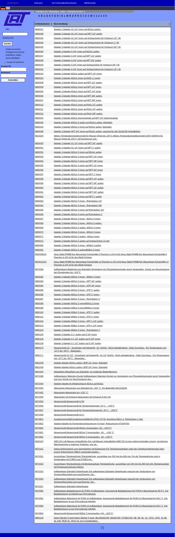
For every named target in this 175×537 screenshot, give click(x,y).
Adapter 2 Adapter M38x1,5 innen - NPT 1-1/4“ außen (78, 321)
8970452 (39, 392)
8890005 (39, 91)
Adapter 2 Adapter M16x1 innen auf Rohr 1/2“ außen (78, 105)
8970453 (39, 397)
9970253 (39, 471)
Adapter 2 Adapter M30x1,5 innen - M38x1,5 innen (77, 277)
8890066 (39, 214)
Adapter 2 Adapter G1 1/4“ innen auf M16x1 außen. (77, 29)
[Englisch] (8, 9)
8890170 (39, 348)
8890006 (39, 96)
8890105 (39, 334)
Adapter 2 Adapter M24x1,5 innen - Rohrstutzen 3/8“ (78, 205)
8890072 (39, 241)
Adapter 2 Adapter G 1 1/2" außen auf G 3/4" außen (77, 343)
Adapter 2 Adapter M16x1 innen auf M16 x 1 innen (77, 78)
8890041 (39, 29)
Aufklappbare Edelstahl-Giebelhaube (71, 486)
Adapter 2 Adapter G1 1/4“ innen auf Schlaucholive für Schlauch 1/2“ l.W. (87, 38)
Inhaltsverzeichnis (13, 49)
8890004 (39, 118)
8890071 (39, 236)
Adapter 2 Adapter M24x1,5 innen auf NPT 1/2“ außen (79, 188)
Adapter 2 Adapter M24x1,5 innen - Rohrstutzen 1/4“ (78, 201)
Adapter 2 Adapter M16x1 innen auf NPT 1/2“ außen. (78, 82)
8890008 (39, 82)
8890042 (39, 69)
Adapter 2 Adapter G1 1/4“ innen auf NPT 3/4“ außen (78, 143)
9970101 (39, 449)
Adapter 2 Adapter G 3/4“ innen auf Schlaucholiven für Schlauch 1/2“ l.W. (87, 69)
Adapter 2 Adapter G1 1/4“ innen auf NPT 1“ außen (77, 148)
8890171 (39, 355)
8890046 (39, 42)
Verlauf (38, 3)
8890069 (39, 228)
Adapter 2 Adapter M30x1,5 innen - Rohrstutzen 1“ (77, 299)
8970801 (39, 419)
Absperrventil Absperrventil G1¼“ (69, 415)
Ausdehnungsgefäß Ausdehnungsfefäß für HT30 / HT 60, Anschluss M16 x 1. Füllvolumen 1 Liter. (98, 419)
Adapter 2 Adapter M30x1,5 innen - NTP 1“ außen (77, 290)
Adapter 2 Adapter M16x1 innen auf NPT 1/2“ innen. (78, 87)
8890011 (39, 109)
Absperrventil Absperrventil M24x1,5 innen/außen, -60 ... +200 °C (84, 432)
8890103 (39, 325)
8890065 (39, 210)
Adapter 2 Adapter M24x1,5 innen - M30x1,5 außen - (78, 223)
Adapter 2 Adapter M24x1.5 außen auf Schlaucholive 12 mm (82, 241)
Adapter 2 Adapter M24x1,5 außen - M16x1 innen (76, 236)
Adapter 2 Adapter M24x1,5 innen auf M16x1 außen (78, 152)
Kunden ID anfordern (15, 62)
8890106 (39, 339)
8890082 (39, 277)
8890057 (39, 174)
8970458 (39, 415)
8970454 (39, 401)
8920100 (39, 372)
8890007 (39, 100)
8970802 (39, 423)
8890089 (39, 308)
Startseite (12, 3)
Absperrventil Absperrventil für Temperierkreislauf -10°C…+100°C (84, 406)
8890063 (39, 201)
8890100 (39, 312)
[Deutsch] (3, 9)
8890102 (39, 321)
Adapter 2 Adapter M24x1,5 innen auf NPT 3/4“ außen (79, 192)
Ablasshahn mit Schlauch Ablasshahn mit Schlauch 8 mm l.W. (82, 397)
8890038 (39, 131)
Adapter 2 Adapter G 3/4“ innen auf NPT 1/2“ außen (77, 56)
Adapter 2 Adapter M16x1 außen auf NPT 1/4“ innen (78, 74)
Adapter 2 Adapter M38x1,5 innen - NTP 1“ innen (76, 317)
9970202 (39, 464)
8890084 (39, 286)
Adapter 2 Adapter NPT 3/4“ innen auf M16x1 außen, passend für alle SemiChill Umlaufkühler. (97, 131)
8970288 (39, 376)
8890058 (39, 179)
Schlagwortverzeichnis (15, 52)
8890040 (39, 51)
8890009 (39, 87)
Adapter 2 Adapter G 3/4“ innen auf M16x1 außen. (77, 51)
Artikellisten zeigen (13, 55)
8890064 (39, 205)
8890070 (39, 232)
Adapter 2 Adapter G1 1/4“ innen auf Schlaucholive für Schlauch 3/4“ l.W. (87, 47)
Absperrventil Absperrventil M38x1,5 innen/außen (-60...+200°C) (83, 513)
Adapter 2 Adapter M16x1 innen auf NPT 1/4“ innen (77, 91)
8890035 (39, 122)
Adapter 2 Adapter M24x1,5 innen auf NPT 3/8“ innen (78, 161)
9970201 (39, 456)
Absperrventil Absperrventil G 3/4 (69, 401)
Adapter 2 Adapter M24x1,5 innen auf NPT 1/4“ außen (79, 179)
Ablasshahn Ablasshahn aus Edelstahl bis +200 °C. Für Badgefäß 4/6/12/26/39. (90, 388)
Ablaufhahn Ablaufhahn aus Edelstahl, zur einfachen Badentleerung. (85, 372)
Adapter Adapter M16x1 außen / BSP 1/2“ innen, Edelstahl (80, 363)
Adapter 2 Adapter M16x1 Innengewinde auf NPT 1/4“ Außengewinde (86, 118)
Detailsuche (8, 38)
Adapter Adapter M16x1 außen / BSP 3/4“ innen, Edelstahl (80, 367)
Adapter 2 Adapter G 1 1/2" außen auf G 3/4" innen (77, 339)
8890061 (39, 192)
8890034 (39, 127)
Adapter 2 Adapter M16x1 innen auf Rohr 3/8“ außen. (78, 113)
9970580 (39, 491)
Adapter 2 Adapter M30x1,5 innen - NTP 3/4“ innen (77, 286)
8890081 (39, 250)
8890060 (39, 188)
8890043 (39, 65)
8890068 (39, 223)
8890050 (39, 143)
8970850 (39, 428)
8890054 (39, 161)
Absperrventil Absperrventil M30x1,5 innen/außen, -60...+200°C (83, 437)
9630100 (39, 441)
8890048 (39, 60)
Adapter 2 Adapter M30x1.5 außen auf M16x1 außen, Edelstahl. (83, 122)
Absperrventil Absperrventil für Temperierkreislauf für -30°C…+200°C (86, 410)
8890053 (39, 157)
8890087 (39, 299)
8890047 (39, 56)
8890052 (39, 152)
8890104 (39, 330)
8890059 (39, 183)
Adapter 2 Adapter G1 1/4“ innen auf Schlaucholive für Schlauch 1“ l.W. (86, 42)
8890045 (39, 47)
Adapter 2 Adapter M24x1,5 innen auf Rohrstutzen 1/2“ (79, 210)
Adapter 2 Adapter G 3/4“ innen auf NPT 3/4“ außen (77, 60)
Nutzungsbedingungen (64, 3)
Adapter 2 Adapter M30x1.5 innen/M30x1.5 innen (76, 303)
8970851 (39, 432)
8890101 (39, 317)
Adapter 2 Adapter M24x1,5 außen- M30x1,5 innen (77, 228)
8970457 (39, 410)
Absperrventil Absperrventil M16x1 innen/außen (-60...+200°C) (83, 428)
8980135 (39, 518)
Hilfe (7, 29)
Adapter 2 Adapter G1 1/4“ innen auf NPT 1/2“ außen (78, 34)
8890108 (39, 343)
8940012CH (40, 262)
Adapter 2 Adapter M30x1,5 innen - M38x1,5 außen (77, 245)
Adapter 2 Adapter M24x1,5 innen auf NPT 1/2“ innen (78, 165)
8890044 (39, 38)
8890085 (39, 290)
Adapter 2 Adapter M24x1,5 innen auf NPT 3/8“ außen (79, 183)
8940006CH (40, 254)
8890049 (39, 34)
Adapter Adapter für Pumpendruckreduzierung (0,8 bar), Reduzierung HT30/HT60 (91, 423)
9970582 (39, 506)
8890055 (39, 165)
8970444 (39, 384)
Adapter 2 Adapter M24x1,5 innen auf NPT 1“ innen (77, 174)
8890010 (39, 74)
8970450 (39, 388)
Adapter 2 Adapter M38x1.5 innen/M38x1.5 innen (76, 308)
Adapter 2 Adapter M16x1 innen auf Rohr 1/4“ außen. (78, 109)
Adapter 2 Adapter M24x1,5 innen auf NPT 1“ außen (78, 196)
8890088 (39, 303)
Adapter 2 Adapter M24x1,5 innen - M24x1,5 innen (77, 219)
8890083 (39, 281)
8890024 (39, 78)
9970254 (39, 479)
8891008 (39, 363)
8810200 (39, 136)
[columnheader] (43, 24)
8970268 (39, 269)
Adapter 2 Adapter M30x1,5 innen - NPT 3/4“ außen (77, 281)
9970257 (39, 486)
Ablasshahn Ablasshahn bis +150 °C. (71, 392)
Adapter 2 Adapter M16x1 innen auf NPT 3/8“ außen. (78, 96)
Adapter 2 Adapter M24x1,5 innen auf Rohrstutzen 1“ (78, 214)
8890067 (39, 219)
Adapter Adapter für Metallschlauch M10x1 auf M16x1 (78, 384)
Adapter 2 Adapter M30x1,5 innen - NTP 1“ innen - (77, 294)
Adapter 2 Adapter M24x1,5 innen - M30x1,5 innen (77, 232)
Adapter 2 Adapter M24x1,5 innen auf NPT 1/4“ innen (78, 157)
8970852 (39, 437)
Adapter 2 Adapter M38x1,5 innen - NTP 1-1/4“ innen (78, 325)
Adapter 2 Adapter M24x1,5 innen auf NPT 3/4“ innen (78, 170)
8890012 (39, 113)
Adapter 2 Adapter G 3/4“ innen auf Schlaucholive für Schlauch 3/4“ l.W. (87, 65)
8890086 (39, 294)
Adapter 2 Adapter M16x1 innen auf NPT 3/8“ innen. (78, 100)
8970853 (39, 513)
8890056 (39, 170)
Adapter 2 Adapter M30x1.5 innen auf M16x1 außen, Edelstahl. (83, 127)
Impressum (89, 3)
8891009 (39, 367)
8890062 (39, 196)
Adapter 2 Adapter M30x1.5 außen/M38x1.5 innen (77, 250)
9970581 (39, 498)
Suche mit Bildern (13, 58)
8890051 (39, 148)
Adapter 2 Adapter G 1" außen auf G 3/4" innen (75, 334)
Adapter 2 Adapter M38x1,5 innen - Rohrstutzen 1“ (77, 330)
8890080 (39, 245)
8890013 (39, 105)
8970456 (39, 406)
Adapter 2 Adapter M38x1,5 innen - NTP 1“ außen (77, 312)
